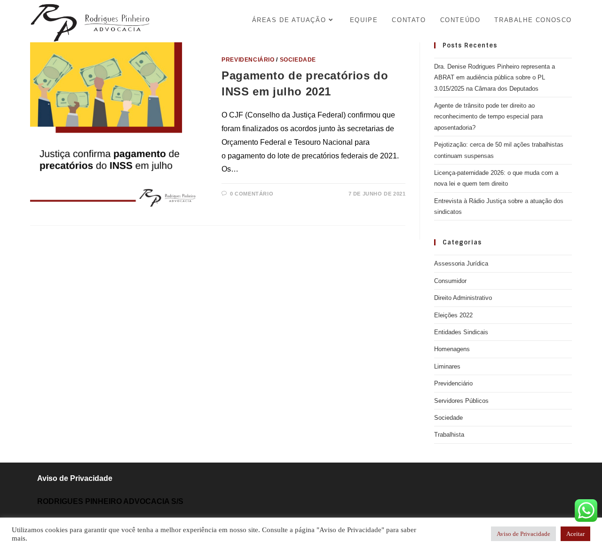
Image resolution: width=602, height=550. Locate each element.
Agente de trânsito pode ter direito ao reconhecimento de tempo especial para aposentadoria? (488, 116)
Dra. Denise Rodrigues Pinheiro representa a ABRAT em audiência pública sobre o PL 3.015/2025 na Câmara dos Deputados (494, 77)
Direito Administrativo (463, 297)
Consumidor (450, 280)
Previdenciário (248, 59)
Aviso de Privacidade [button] (523, 533)
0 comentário (251, 193)
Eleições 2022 (453, 315)
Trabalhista (449, 434)
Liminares (447, 366)
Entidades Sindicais (461, 332)
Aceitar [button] (575, 533)
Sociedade (298, 59)
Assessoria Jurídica (461, 263)
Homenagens (452, 349)
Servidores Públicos (461, 400)
